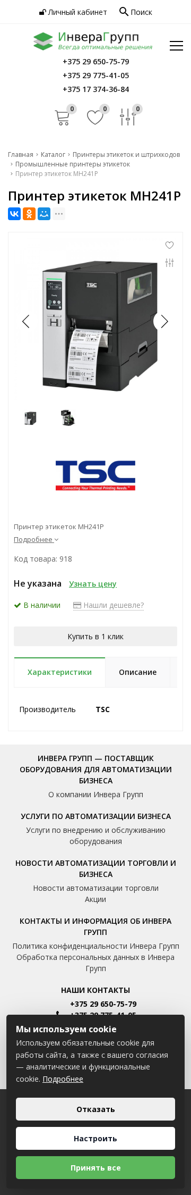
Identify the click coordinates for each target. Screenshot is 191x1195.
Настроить (95, 1138)
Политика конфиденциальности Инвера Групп (95, 946)
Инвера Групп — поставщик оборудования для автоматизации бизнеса (96, 769)
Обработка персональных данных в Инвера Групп (95, 962)
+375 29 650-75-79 (103, 1004)
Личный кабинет (76, 12)
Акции (95, 899)
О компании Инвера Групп (95, 794)
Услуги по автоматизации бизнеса (96, 816)
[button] (164, 321)
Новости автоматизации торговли (96, 888)
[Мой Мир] (44, 213)
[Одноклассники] (29, 213)
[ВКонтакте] (14, 213)
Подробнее (62, 1079)
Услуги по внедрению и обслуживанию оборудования (96, 835)
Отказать (95, 1109)
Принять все (96, 1168)
